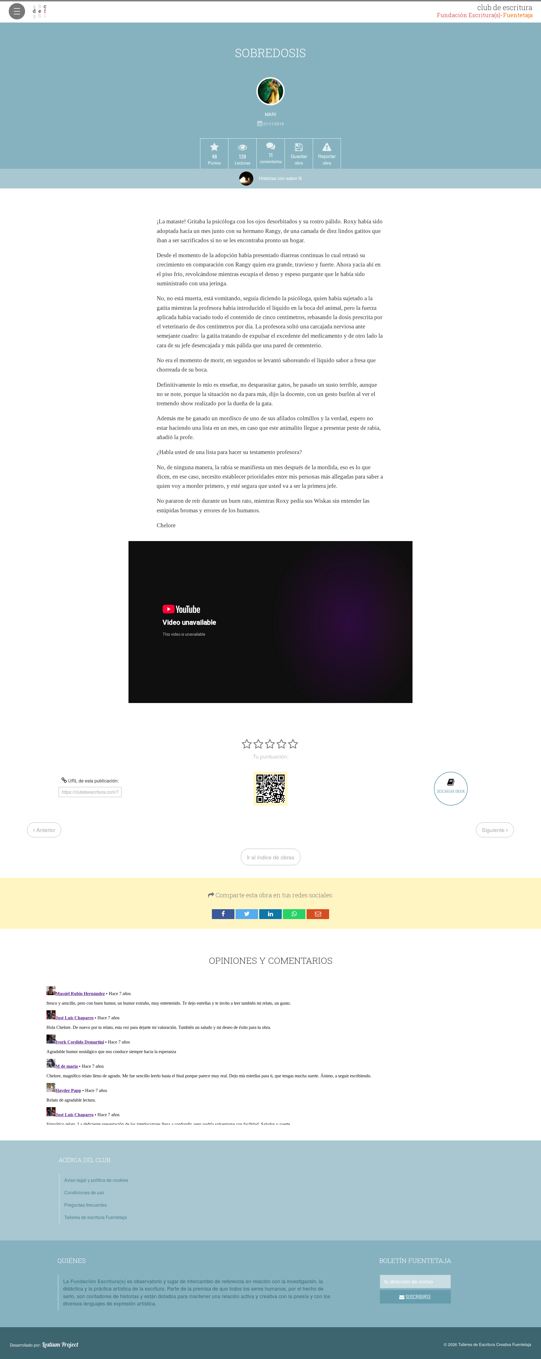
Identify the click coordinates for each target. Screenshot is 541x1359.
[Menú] (16, 11)
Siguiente (494, 829)
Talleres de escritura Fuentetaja (95, 1217)
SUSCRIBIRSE (417, 1296)
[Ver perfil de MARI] (270, 91)
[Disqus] (270, 1054)
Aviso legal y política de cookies (96, 1180)
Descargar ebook (451, 791)
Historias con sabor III (280, 178)
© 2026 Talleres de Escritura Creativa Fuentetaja (487, 1344)
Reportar (327, 159)
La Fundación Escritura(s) (94, 1281)
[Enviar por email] (318, 914)
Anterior (45, 829)
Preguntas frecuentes (85, 1205)
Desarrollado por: (44, 1344)
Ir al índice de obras (270, 857)
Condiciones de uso (84, 1192)
